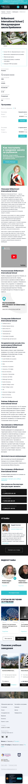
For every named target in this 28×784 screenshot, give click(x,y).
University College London (16, 529)
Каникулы (17, 707)
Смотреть (22, 120)
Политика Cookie (13, 765)
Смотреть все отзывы (14, 550)
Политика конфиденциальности (9, 769)
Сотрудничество (5, 712)
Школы (16, 710)
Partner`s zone (4, 721)
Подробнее (4, 585)
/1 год (23, 116)
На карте (17, 741)
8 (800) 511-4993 (5, 727)
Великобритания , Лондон (18, 527)
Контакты (3, 718)
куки (10, 779)
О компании (4, 707)
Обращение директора (7, 704)
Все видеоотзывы (14, 592)
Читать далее (5, 543)
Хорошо (19, 778)
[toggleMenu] (25, 7)
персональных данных (12, 781)
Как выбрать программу (21, 704)
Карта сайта (4, 765)
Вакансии (3, 715)
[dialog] (14, 778)
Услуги (2, 710)
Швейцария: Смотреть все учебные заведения (11, 479)
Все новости (8, 638)
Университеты (18, 712)
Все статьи (21, 638)
